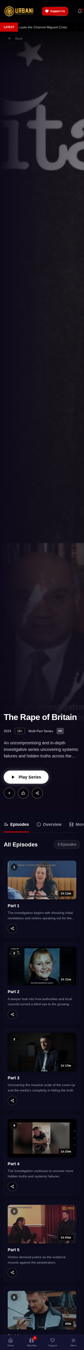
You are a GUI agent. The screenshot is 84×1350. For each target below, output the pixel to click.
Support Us (57, 11)
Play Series (30, 777)
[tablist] (42, 825)
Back (18, 38)
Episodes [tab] (19, 824)
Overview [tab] (52, 824)
